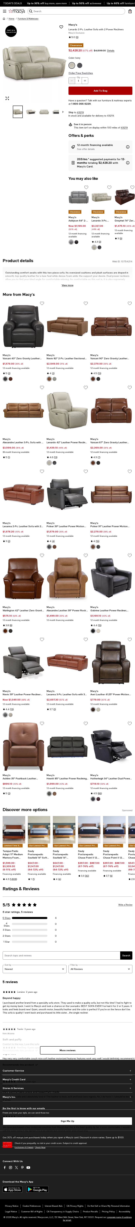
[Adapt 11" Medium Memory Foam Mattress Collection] (14, 830)
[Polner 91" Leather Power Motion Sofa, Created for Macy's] (111, 494)
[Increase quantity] (85, 80)
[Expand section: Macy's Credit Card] (67, 1079)
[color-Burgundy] (98, 799)
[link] (78, 230)
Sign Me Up (67, 1121)
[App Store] (12, 1189)
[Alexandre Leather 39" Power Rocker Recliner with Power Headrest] (68, 578)
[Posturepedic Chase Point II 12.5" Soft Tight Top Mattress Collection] (114, 830)
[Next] (63, 112)
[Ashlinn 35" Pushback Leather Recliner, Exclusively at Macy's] (24, 746)
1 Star (6, 941)
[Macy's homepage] (4, 18)
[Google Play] (37, 1189)
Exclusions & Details (24, 1147)
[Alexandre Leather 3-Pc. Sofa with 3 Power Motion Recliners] (24, 410)
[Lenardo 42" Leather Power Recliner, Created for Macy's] (68, 410)
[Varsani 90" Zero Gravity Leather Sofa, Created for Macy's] (111, 326)
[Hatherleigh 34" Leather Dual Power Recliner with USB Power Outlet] (111, 746)
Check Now (40, 1147)
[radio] (71, 242)
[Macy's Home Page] (17, 11)
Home (11, 19)
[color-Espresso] (99, 247)
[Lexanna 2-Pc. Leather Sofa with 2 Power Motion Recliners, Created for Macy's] (24, 494)
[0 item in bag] (130, 11)
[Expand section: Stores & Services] (67, 1088)
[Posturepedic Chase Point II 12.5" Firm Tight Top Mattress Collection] (89, 830)
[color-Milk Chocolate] (54, 794)
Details (110, 50)
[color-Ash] (71, 242)
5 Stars (7, 918)
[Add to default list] (86, 187)
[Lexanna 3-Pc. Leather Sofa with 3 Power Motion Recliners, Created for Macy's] (68, 662)
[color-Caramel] (5, 631)
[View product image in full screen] (7, 98)
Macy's (72, 24)
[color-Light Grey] (54, 379)
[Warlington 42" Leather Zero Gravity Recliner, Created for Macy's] (24, 578)
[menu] (5, 11)
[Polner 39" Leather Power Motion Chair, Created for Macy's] (68, 494)
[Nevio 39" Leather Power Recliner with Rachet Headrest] (24, 662)
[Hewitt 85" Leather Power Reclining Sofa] (68, 746)
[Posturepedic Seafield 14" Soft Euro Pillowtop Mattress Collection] (39, 830)
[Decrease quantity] (71, 80)
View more (67, 285)
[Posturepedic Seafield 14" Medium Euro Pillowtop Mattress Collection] (64, 830)
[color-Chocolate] (76, 242)
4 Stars (7, 924)
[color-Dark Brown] (93, 710)
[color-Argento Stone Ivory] (11, 715)
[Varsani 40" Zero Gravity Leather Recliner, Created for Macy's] (24, 326)
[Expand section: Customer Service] (67, 1070)
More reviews (68, 1050)
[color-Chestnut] (11, 379)
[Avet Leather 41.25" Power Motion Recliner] (111, 662)
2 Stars (7, 936)
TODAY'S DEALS (12, 3)
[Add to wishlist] (61, 27)
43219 (80, 112)
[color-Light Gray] (98, 710)
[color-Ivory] (94, 247)
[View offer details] (100, 146)
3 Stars (7, 930)
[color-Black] (93, 799)
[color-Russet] (54, 547)
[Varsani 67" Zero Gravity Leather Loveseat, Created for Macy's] (111, 410)
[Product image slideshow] (35, 63)
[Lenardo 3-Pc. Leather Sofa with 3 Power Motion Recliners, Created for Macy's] (102, 197)
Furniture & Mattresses (28, 19)
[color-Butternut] (49, 379)
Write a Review (125, 905)
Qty (78, 77)
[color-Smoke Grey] (5, 715)
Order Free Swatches (80, 73)
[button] (35, 70)
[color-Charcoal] (5, 379)
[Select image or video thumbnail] (18, 112)
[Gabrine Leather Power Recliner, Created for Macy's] (111, 578)
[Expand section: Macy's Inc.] (67, 1097)
